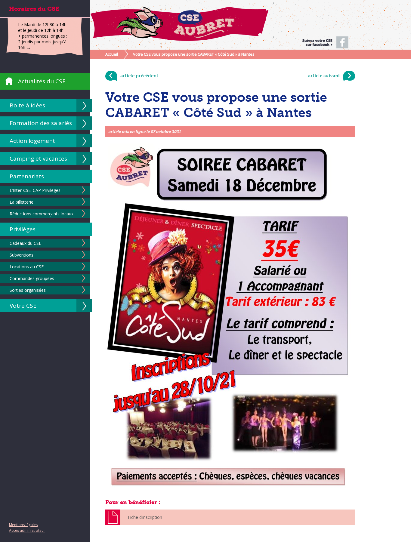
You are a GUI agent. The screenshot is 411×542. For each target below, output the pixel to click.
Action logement (32, 141)
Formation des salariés (41, 123)
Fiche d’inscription (145, 517)
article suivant (324, 76)
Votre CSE (23, 305)
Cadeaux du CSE (25, 243)
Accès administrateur (27, 530)
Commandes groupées (32, 278)
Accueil (111, 54)
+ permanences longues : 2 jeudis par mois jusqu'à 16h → (42, 41)
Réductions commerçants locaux (41, 214)
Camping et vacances (38, 158)
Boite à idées (27, 105)
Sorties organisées (28, 290)
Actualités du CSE (42, 81)
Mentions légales (23, 524)
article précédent (139, 76)
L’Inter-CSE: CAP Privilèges (35, 190)
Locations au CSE (27, 266)
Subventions (21, 255)
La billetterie (21, 202)
